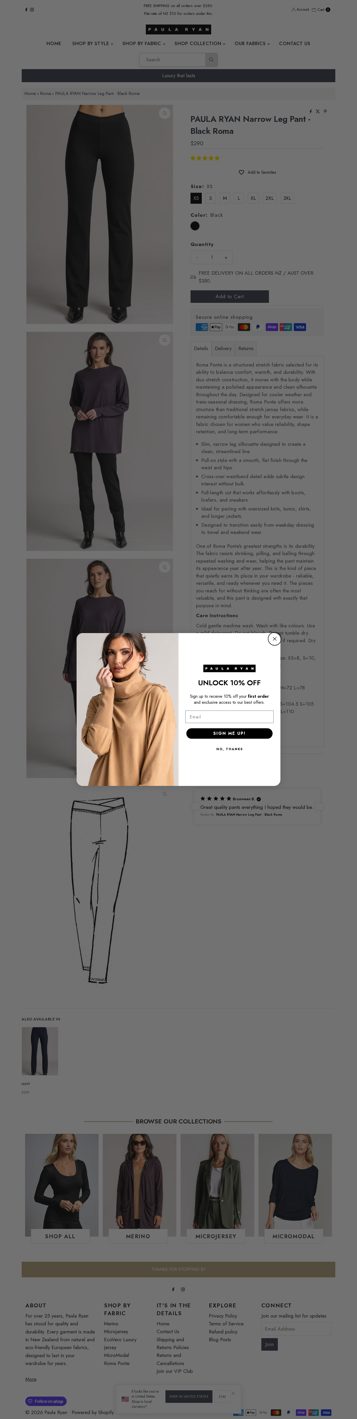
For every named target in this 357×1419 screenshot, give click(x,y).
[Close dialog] (274, 639)
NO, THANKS (229, 749)
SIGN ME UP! (229, 733)
